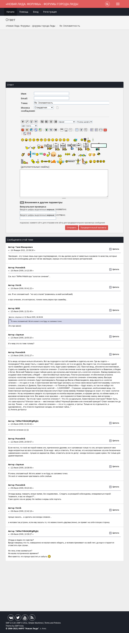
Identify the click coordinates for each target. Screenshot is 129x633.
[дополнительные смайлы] (35, 166)
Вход (35, 11)
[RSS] (32, 618)
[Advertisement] (64, 56)
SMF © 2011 (22, 623)
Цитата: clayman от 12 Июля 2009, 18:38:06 (26, 317)
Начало (10, 11)
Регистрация (50, 11)
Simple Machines (35, 623)
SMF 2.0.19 (10, 623)
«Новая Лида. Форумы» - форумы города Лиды (42, 4)
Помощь (23, 11)
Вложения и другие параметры (43, 202)
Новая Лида (31, 628)
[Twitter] (18, 618)
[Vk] (11, 618)
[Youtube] (25, 618)
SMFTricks (19, 625)
